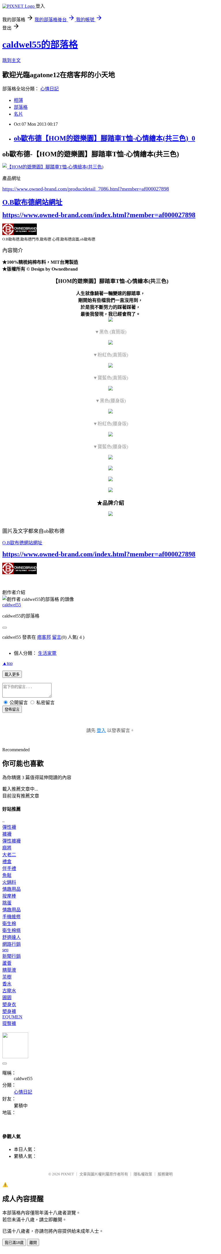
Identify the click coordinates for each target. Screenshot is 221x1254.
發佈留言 (12, 709)
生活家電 (47, 653)
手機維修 (11, 916)
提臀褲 (9, 1023)
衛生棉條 (11, 930)
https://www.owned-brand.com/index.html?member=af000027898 (98, 215)
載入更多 (12, 674)
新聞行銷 (11, 956)
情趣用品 (11, 889)
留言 (56, 637)
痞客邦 (44, 637)
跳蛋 (7, 902)
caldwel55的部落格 (40, 44)
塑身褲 (9, 1011)
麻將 (7, 847)
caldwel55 (11, 604)
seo (5, 949)
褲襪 (7, 834)
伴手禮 (9, 868)
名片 (18, 114)
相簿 (18, 100)
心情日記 (49, 88)
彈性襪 (9, 827)
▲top (7, 663)
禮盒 (7, 861)
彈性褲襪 (11, 840)
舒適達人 (11, 937)
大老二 (9, 854)
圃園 (7, 997)
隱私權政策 (143, 1174)
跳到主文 (11, 60)
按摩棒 (9, 896)
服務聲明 (165, 1174)
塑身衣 (9, 1004)
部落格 (21, 107)
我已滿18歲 (14, 1243)
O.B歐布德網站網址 (32, 202)
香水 (7, 983)
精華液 (9, 970)
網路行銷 (11, 944)
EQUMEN (12, 1016)
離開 (33, 1243)
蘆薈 (7, 963)
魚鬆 (7, 875)
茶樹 (7, 977)
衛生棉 (9, 923)
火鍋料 (9, 882)
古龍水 (9, 990)
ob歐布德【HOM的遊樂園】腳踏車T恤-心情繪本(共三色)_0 (104, 138)
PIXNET (67, 1174)
